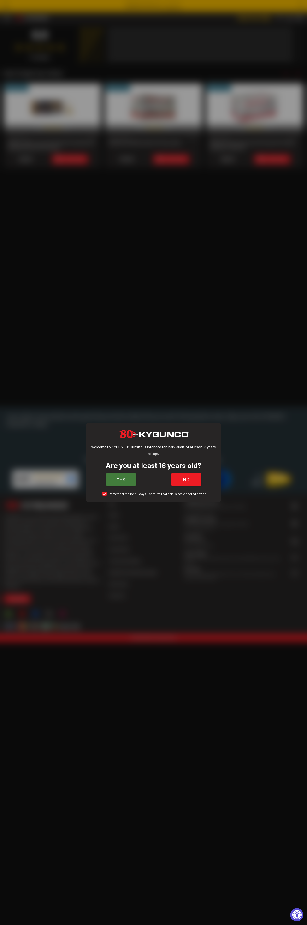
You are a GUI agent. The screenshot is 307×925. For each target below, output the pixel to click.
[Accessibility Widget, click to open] (296, 914)
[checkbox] (153, 493)
